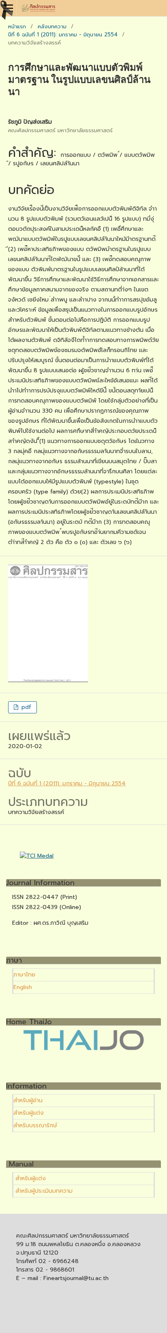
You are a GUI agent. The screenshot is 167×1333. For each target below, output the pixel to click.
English (22, 987)
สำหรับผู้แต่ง (28, 1113)
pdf (25, 707)
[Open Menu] (8, 8)
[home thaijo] (83, 1048)
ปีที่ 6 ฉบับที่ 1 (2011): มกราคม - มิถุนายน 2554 (63, 34)
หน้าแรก (17, 26)
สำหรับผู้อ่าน (28, 1100)
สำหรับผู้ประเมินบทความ (43, 1191)
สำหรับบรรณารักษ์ (35, 1125)
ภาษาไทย (24, 974)
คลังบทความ (52, 26)
